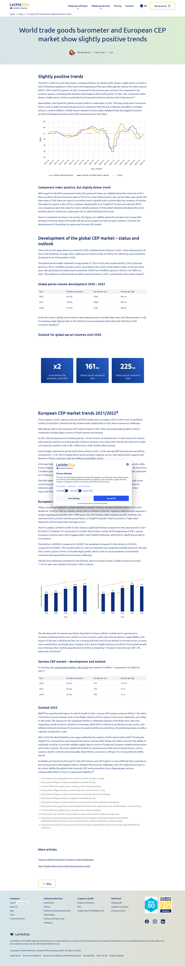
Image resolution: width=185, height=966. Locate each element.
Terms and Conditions (32, 955)
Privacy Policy (89, 955)
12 (93, 771)
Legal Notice (15, 955)
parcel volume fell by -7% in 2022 (71, 667)
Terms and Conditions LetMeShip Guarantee (62, 955)
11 (132, 736)
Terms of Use (102, 955)
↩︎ (103, 778)
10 (44, 712)
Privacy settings (116, 955)
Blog (21, 14)
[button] (77, 6)
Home (12, 14)
